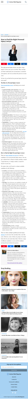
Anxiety (3, 310)
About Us (14, 377)
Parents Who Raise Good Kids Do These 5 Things (13, 335)
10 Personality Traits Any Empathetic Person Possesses (12, 357)
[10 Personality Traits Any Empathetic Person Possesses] (14, 346)
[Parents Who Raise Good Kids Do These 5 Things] (14, 324)
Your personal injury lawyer (7, 85)
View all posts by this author (14, 263)
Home (2, 34)
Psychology (4, 287)
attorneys (3, 234)
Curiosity (6, 34)
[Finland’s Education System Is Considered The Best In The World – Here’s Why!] (14, 278)
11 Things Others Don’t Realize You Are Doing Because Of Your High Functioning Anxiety (12, 313)
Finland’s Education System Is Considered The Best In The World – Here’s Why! (14, 290)
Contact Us (14, 379)
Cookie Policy (14, 387)
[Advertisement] (14, 19)
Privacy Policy (14, 384)
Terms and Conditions (14, 382)
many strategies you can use (12, 155)
